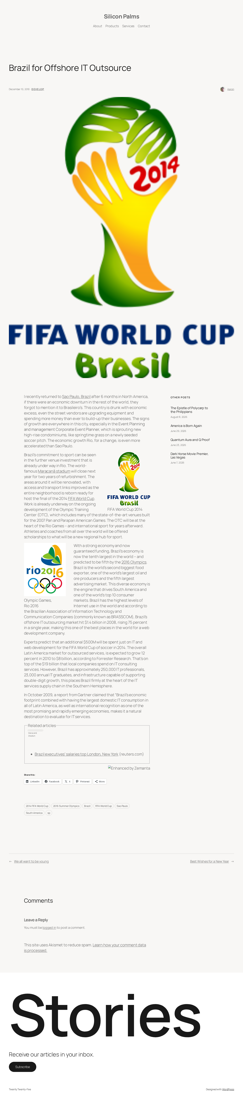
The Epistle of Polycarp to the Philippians (189, 409)
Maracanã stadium (54, 471)
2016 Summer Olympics (66, 806)
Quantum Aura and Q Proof (190, 439)
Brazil (87, 806)
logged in (49, 927)
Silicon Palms (121, 16)
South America (34, 813)
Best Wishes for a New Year (209, 861)
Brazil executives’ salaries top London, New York (76, 754)
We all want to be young (31, 861)
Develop (37, 89)
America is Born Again (186, 425)
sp (48, 813)
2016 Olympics (134, 562)
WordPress (228, 1089)
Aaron (230, 89)
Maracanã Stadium (32, 734)
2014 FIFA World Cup (37, 806)
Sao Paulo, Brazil (76, 396)
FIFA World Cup (81, 498)
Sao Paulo (122, 806)
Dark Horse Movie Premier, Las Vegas (190, 455)
